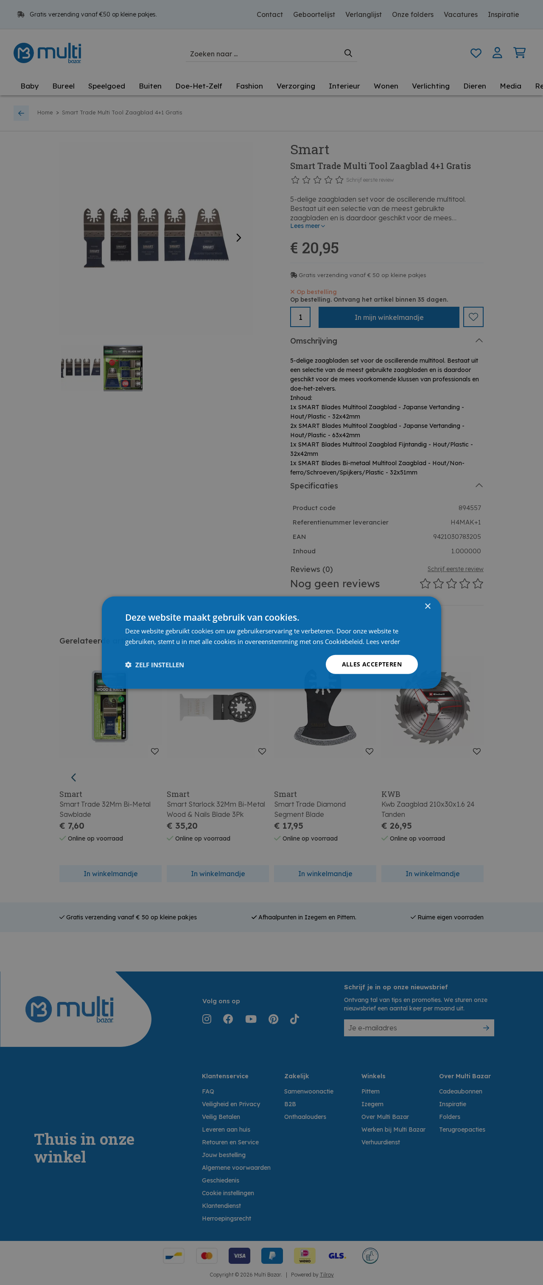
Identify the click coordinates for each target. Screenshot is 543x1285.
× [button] (427, 606)
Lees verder (383, 641)
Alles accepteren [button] (372, 664)
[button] (154, 664)
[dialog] (271, 642)
